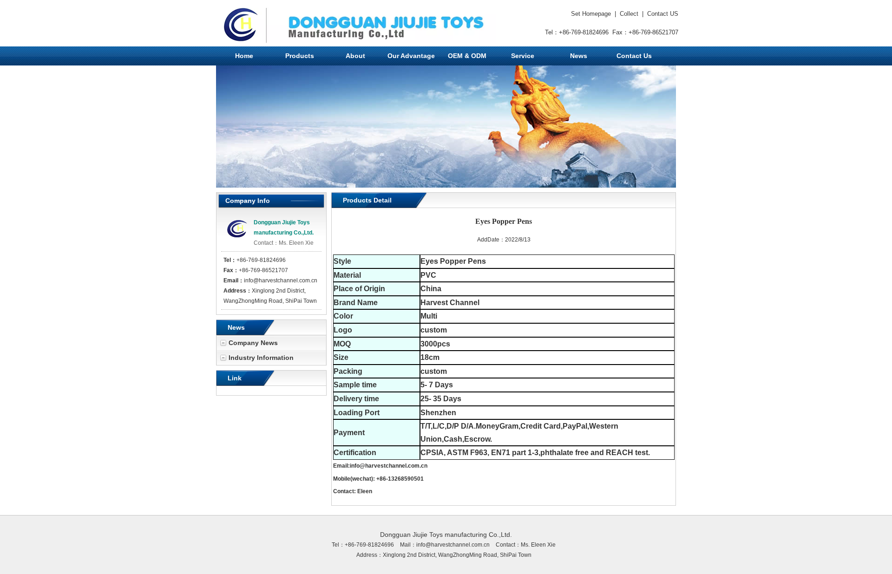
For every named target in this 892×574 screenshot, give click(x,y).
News (578, 55)
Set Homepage (591, 13)
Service (522, 55)
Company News (253, 342)
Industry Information (261, 357)
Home (244, 55)
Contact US (662, 13)
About (355, 55)
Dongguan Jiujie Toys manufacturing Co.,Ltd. (446, 534)
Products (299, 55)
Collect (629, 13)
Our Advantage (411, 55)
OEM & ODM (467, 55)
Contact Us (634, 55)
